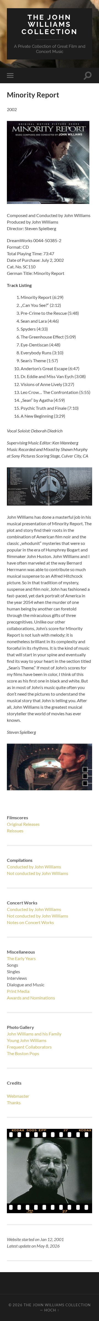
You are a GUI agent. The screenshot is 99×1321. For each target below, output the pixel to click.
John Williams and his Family (34, 1033)
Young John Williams (26, 1040)
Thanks (14, 1102)
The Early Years (21, 958)
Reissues (15, 830)
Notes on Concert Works (30, 922)
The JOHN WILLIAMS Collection (49, 24)
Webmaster (18, 1096)
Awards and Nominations (31, 997)
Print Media (18, 991)
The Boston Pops (23, 1053)
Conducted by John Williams (34, 866)
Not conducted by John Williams (37, 873)
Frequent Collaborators (29, 1046)
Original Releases (23, 824)
